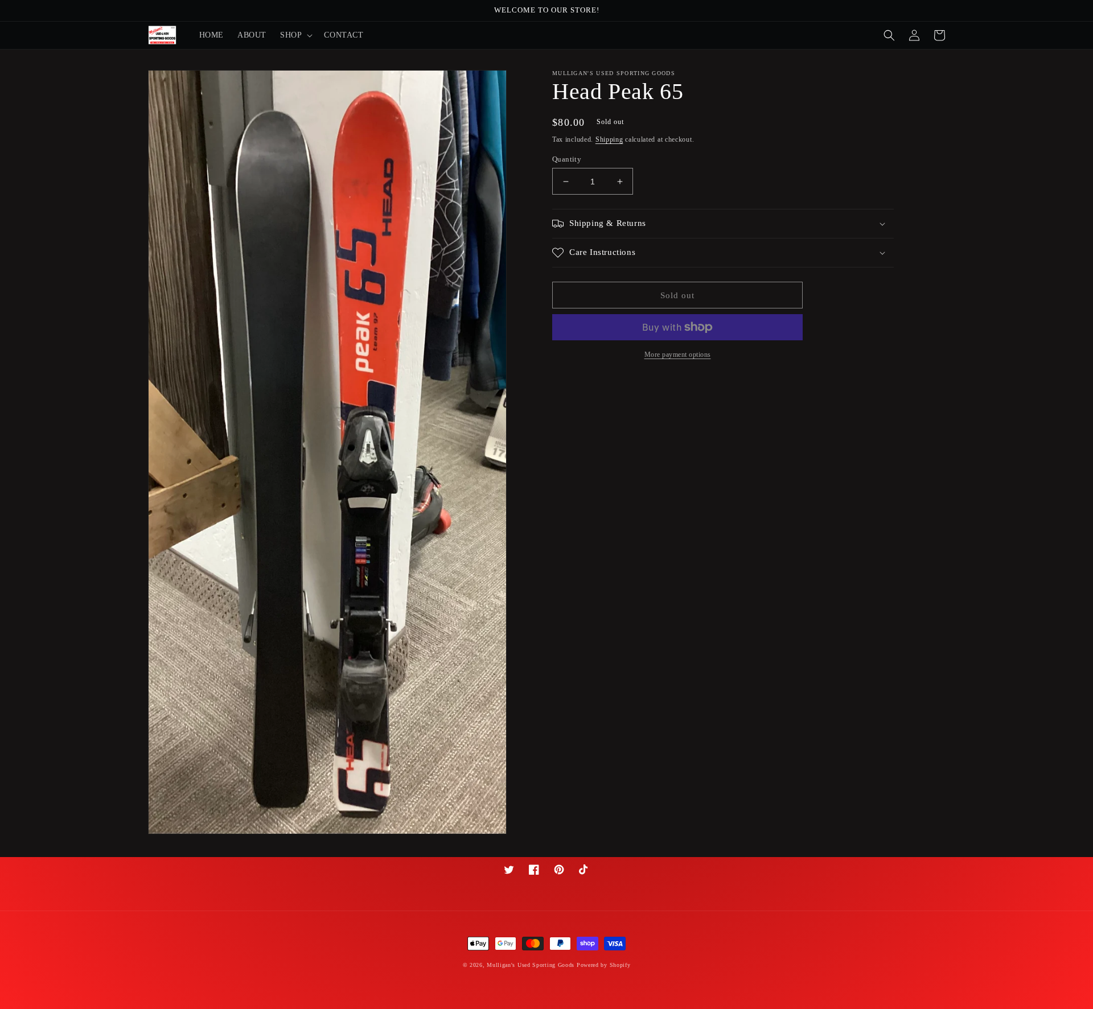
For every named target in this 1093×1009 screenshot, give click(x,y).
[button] (295, 35)
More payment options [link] (677, 355)
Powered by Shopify (604, 965)
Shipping (609, 139)
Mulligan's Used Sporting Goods (530, 965)
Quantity (566, 159)
